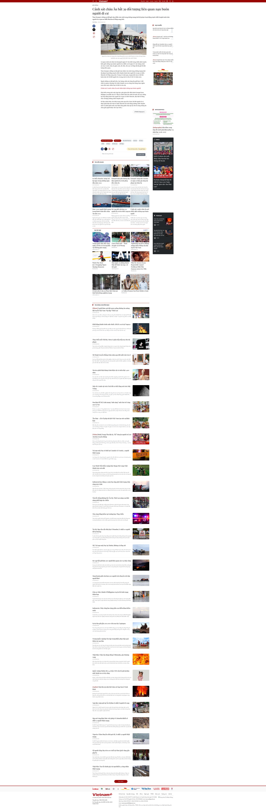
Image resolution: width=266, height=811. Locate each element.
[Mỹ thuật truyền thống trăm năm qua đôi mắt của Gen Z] (141, 359)
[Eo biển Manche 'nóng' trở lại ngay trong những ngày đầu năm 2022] (101, 170)
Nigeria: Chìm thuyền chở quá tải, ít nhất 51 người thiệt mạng (111, 735)
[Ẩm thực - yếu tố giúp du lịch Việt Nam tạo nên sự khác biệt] (141, 422)
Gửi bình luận (141, 154)
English (147, 1)
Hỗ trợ (141, 794)
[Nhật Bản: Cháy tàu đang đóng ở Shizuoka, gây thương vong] (141, 659)
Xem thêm (120, 781)
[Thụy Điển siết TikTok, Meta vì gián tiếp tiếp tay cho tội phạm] (141, 344)
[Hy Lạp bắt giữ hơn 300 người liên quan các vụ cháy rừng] (141, 565)
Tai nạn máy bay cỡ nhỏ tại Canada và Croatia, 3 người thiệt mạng (110, 451)
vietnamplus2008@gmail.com (128, 803)
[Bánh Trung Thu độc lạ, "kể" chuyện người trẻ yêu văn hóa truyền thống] (141, 438)
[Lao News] (114, 788)
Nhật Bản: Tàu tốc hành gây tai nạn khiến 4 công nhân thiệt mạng (110, 767)
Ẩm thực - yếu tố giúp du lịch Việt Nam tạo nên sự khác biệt (111, 419)
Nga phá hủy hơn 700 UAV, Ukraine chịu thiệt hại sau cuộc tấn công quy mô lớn (159, 233)
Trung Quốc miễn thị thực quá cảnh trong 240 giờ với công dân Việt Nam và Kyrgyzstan (162, 53)
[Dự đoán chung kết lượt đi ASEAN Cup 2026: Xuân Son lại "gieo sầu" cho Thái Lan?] (163, 172)
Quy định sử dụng (130, 794)
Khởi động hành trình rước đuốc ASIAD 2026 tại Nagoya (111, 324)
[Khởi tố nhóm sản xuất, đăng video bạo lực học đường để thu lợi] (163, 148)
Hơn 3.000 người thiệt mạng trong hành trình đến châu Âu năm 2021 (101, 211)
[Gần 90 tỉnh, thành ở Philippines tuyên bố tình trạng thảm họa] (141, 596)
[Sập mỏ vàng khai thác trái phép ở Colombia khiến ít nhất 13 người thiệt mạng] (141, 722)
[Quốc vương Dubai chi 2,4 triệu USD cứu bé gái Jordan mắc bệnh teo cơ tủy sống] (141, 675)
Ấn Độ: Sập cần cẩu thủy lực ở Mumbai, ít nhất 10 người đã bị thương (111, 530)
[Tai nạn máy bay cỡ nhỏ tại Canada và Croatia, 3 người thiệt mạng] (141, 454)
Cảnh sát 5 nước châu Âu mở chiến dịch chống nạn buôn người (140, 211)
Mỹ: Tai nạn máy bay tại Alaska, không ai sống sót (109, 545)
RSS (137, 794)
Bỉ (103, 143)
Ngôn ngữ (146, 794)
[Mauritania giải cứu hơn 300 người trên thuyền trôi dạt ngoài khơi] (141, 580)
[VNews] (172, 788)
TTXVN (152, 794)
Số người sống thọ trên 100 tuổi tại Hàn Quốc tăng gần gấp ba (110, 751)
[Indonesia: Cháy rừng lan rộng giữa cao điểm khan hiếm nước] (141, 612)
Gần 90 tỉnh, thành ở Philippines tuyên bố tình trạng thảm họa (110, 593)
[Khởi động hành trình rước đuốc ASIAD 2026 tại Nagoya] (141, 328)
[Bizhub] (108, 788)
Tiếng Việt (143, 1)
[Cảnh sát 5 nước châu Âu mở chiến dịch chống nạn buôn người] (121, 88)
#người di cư (117, 140)
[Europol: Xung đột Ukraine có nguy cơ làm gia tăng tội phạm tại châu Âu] (140, 170)
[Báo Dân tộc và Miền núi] (94, 788)
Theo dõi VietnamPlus (133, 149)
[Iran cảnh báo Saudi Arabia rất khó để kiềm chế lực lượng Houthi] (169, 246)
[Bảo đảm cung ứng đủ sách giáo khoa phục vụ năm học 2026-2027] (163, 119)
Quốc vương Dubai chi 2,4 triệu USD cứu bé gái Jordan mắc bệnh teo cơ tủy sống (110, 672)
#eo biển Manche (127, 140)
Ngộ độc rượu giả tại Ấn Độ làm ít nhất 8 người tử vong (110, 703)
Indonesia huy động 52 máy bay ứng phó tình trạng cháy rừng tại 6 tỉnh (111, 483)
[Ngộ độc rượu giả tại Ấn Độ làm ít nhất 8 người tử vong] (141, 707)
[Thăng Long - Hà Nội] (167, 1)
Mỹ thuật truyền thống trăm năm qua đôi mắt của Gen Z (111, 355)
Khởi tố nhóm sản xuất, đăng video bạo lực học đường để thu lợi (162, 158)
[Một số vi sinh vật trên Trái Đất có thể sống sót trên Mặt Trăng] (141, 390)
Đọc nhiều (158, 25)
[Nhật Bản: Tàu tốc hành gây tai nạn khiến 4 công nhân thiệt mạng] (141, 770)
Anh (142, 140)
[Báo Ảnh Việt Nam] (165, 788)
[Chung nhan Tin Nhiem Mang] (166, 797)
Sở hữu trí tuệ (122, 794)
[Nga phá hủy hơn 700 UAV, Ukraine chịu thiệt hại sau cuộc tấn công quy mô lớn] (169, 232)
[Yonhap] (135, 788)
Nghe (158, 224)
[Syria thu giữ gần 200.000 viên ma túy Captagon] (141, 627)
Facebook (93, 26)
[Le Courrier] (156, 788)
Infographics (159, 109)
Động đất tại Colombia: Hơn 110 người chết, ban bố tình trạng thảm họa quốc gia (162, 45)
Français (151, 1)
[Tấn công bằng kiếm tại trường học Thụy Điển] (141, 518)
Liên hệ (170, 794)
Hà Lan (115, 143)
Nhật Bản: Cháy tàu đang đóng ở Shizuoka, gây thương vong (110, 656)
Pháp (122, 143)
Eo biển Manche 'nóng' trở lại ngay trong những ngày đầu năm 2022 (101, 180)
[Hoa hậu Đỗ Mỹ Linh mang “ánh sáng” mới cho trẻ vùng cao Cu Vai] (141, 406)
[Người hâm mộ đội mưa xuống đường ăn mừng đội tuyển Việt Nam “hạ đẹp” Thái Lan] (141, 312)
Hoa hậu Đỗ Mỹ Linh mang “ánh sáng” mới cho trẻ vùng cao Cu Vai (111, 403)
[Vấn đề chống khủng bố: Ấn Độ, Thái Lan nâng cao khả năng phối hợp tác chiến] (141, 502)
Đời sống (95, 5)
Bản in (93, 33)
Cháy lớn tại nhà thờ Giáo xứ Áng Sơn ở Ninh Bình (110, 688)
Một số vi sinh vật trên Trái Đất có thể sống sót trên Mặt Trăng (111, 387)
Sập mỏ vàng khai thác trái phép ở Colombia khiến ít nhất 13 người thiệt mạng (110, 719)
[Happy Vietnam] (125, 788)
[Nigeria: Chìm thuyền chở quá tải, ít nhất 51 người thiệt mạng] (141, 738)
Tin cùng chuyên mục (102, 305)
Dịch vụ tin (157, 794)
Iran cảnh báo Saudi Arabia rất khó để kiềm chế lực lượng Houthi (159, 246)
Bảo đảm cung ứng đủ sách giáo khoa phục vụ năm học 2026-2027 (163, 129)
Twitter (93, 29)
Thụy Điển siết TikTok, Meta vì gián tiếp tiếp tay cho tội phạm (111, 341)
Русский (163, 1)
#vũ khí (135, 140)
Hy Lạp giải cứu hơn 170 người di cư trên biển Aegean (121, 210)
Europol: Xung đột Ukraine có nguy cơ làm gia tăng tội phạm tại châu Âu (139, 180)
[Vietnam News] (146, 788)
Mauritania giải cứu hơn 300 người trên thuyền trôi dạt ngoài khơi (111, 577)
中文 (160, 1)
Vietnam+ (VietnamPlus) (103, 1)
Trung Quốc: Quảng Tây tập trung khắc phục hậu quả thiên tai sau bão (110, 640)
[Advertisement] (123, 124)
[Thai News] (118, 788)
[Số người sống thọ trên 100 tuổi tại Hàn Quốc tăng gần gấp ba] (141, 754)
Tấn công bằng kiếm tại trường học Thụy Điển (108, 514)
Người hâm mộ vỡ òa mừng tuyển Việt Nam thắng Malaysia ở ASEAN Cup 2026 (163, 61)
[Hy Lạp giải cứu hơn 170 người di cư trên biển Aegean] (121, 201)
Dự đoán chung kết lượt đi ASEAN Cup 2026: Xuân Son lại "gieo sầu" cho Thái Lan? (162, 183)
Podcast (159, 215)
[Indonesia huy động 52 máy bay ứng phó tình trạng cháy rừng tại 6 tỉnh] (141, 486)
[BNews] (102, 788)
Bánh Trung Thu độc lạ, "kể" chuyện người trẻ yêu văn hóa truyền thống (111, 435)
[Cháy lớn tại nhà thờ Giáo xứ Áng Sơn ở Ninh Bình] (141, 691)
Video (158, 139)
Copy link (93, 36)
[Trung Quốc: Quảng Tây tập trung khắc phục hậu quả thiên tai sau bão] (141, 643)
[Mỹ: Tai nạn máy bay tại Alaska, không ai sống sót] (141, 549)
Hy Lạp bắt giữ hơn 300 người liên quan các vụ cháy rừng (111, 561)
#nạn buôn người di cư (107, 140)
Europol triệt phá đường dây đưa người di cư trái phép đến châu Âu (121, 180)
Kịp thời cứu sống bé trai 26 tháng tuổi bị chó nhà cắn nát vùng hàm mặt (163, 29)
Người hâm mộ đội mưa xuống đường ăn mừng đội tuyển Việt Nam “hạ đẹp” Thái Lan (111, 309)
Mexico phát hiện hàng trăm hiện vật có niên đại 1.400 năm (110, 371)
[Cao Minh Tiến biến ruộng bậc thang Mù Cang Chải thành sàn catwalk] (141, 470)
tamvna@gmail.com (150, 799)
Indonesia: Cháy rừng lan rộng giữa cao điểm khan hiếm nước (111, 609)
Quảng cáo (164, 794)
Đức (109, 143)
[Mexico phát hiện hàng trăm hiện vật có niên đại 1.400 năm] (141, 374)
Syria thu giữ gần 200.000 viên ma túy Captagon (109, 623)
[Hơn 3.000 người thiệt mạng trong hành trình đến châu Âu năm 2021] (101, 201)
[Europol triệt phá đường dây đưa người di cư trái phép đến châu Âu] (121, 170)
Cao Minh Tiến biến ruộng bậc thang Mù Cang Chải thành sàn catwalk (110, 467)
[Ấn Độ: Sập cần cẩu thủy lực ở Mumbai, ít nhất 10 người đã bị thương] (141, 533)
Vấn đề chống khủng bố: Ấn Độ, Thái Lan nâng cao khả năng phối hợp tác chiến (110, 499)
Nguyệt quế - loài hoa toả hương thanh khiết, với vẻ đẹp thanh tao (163, 37)
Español (156, 1)
